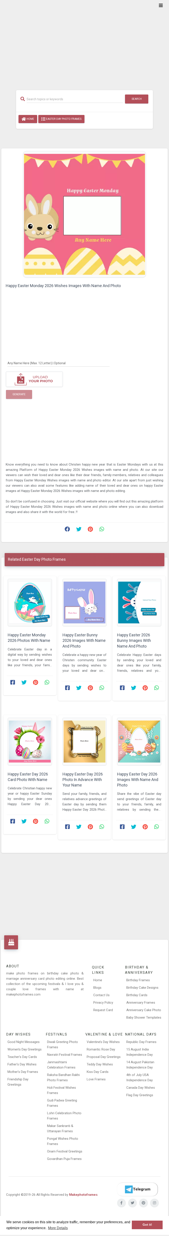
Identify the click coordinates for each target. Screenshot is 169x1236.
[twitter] (132, 1203)
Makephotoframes (83, 1195)
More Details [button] (58, 1228)
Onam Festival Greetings (64, 1151)
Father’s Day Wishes (22, 1064)
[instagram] (154, 1203)
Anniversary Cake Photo (143, 1010)
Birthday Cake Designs (142, 988)
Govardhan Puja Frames (64, 1159)
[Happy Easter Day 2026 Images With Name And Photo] (139, 741)
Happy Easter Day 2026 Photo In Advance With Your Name (82, 779)
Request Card (103, 1010)
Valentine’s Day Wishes (103, 1042)
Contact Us (101, 995)
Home (30, 118)
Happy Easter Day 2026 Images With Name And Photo (137, 779)
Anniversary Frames (140, 1003)
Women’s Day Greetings (24, 1049)
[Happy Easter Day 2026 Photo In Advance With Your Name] (84, 741)
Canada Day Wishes (140, 1088)
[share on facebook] (67, 530)
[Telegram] (137, 1189)
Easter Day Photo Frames (63, 118)
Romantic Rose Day (101, 1049)
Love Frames (96, 1079)
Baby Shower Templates (143, 1017)
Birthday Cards (136, 995)
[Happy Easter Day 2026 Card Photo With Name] (29, 741)
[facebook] (121, 1203)
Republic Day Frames (141, 1042)
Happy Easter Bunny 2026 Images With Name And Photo (84, 640)
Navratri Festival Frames (64, 1055)
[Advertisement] (84, 42)
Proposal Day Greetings (104, 1057)
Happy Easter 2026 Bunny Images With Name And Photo (134, 640)
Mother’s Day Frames (22, 1072)
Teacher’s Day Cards (22, 1057)
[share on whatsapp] (101, 530)
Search (137, 98)
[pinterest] (143, 1203)
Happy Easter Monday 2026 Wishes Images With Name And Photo (63, 285)
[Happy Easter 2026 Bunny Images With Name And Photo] (139, 602)
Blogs (97, 988)
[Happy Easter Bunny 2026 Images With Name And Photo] (84, 602)
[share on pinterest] (90, 530)
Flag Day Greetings (139, 1095)
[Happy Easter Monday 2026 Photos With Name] (29, 602)
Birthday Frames (138, 980)
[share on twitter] (78, 530)
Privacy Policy (103, 1003)
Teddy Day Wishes (100, 1064)
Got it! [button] (147, 1224)
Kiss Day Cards (97, 1072)
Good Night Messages (23, 1042)
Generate (19, 394)
